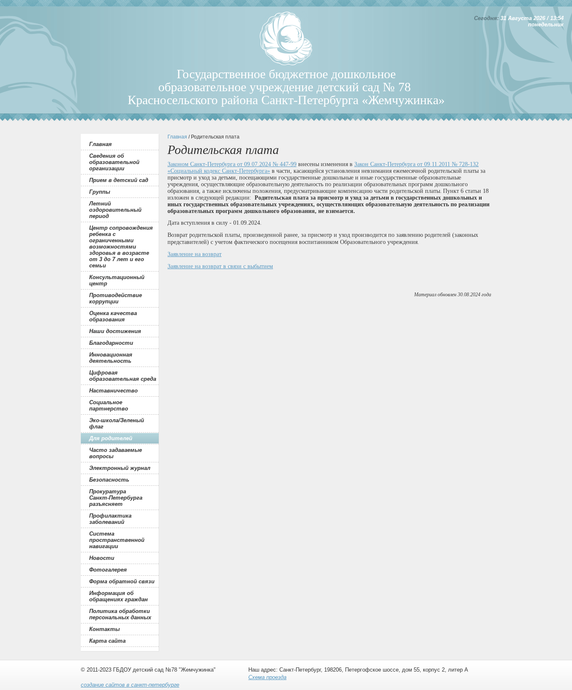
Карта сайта (107, 641)
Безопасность (109, 480)
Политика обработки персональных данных (120, 614)
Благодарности (111, 343)
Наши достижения (115, 331)
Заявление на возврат (194, 254)
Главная (100, 144)
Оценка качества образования (113, 316)
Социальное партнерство (108, 405)
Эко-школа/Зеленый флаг (116, 423)
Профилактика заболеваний (110, 519)
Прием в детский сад (118, 180)
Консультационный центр (116, 280)
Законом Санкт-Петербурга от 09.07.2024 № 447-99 (231, 164)
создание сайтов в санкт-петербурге (130, 685)
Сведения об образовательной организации (114, 162)
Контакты (104, 629)
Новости (101, 558)
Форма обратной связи (122, 581)
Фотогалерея (108, 570)
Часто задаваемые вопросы (115, 453)
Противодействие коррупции (115, 298)
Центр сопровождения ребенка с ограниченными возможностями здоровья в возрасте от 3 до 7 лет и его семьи (121, 247)
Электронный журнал (119, 468)
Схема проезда (267, 677)
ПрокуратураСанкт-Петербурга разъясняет (115, 497)
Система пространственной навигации (116, 540)
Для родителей (110, 438)
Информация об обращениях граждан (118, 596)
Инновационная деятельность (110, 357)
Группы (99, 192)
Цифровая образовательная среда (122, 375)
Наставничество (113, 390)
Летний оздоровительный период (115, 209)
